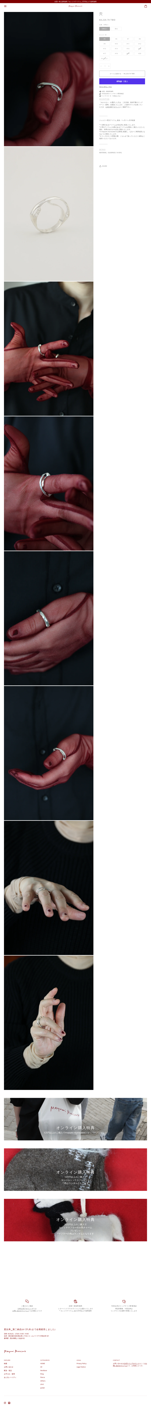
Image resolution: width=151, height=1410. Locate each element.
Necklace (43, 1370)
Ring (42, 1374)
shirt (42, 1384)
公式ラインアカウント (131, 1363)
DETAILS (102, 149)
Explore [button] (7, 1360)
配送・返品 (8, 1370)
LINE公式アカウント (25, 1309)
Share (104, 166)
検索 (5, 1363)
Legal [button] (79, 1360)
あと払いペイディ (10, 1377)
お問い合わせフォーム (20, 1311)
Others (42, 1381)
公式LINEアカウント (112, 107)
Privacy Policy (81, 1363)
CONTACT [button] (116, 1360)
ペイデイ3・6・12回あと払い (111, 96)
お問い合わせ (8, 1367)
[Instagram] (5, 1403)
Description (104, 99)
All (41, 1367)
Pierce (42, 1377)
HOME (42, 1363)
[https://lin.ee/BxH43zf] (9, 1403)
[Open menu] (7, 6)
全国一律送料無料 (107, 91)
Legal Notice (81, 1367)
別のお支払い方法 (105, 87)
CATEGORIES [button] (45, 1360)
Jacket (42, 1388)
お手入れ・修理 (9, 1374)
